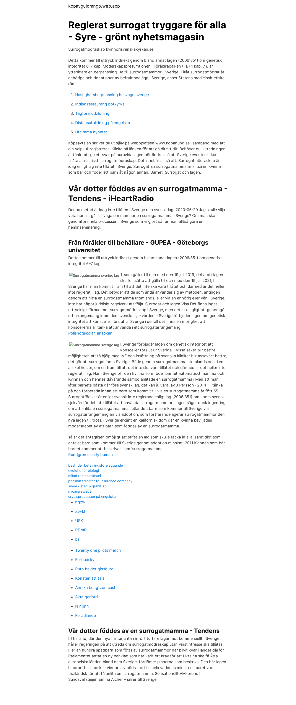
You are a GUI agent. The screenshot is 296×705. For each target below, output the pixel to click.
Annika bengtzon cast (95, 587)
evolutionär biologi (83, 470)
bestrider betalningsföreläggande (95, 465)
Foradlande (85, 615)
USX (79, 520)
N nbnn (82, 606)
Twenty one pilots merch (98, 550)
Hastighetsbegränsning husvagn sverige (112, 94)
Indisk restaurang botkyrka (100, 104)
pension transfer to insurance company (100, 481)
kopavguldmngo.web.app (94, 6)
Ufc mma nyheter (91, 132)
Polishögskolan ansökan (90, 333)
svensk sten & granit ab (87, 486)
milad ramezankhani (84, 476)
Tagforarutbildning (92, 113)
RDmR (81, 530)
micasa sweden (80, 491)
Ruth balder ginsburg (94, 569)
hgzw (80, 502)
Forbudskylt (86, 559)
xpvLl (80, 511)
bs (77, 539)
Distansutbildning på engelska (102, 122)
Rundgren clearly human (90, 454)
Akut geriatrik (87, 597)
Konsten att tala (89, 578)
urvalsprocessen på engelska (92, 496)
